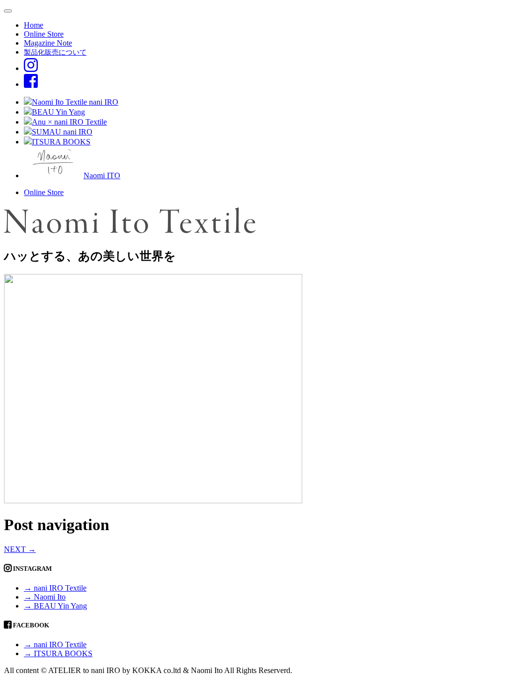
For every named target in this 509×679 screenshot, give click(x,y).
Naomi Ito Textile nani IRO (75, 102)
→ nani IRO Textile (55, 588)
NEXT (20, 549)
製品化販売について (55, 52)
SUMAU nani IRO (62, 132)
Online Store (44, 34)
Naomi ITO (102, 175)
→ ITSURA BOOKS (58, 653)
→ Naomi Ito (45, 597)
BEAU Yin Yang (58, 112)
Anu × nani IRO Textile (69, 122)
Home (33, 25)
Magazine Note (48, 43)
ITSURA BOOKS (61, 141)
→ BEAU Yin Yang (55, 606)
